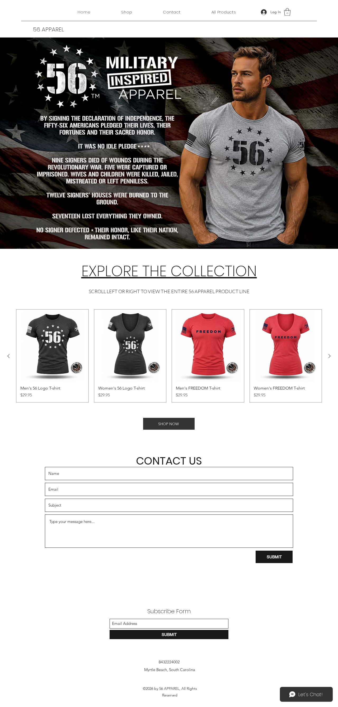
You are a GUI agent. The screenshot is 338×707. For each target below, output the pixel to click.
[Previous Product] (8, 356)
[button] (287, 12)
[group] (169, 356)
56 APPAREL (48, 29)
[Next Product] (329, 356)
